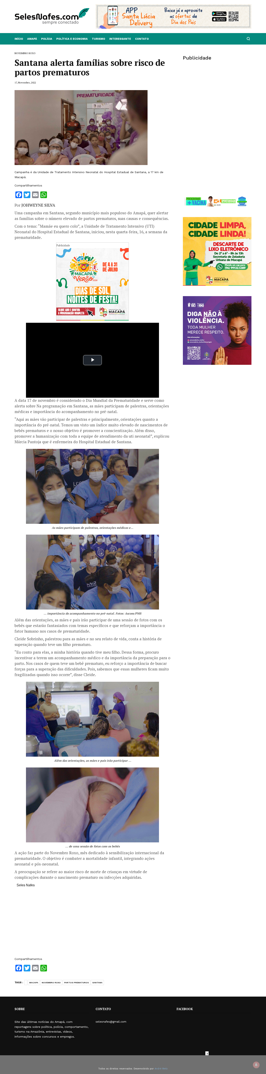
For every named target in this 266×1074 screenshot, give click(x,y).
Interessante (120, 38)
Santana (97, 982)
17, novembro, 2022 (25, 82)
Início (19, 38)
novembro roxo (51, 982)
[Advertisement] (92, 924)
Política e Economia (72, 38)
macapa (33, 982)
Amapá (32, 38)
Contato (142, 38)
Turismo (98, 38)
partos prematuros (76, 982)
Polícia (46, 38)
